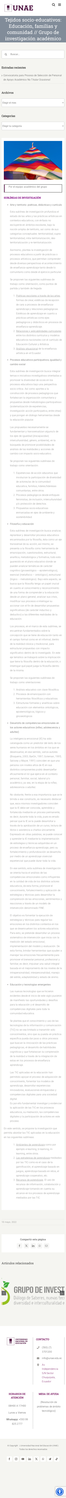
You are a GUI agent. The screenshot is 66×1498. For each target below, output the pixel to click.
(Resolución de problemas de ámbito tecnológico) (49, 1406)
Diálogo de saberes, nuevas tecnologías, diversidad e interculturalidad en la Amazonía (33, 1287)
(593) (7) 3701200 (47, 1349)
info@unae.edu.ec (51, 1358)
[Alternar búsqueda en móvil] (53, 4)
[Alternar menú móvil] (59, 4)
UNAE (55, 1445)
